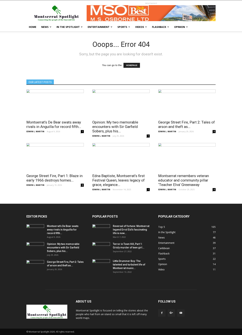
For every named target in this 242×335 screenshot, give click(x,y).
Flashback (159, 27)
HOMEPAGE (131, 65)
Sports (122, 27)
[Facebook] (161, 313)
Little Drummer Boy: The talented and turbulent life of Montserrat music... (129, 265)
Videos (139, 27)
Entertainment (98, 27)
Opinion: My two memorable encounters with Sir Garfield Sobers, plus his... (115, 126)
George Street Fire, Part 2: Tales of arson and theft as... (186, 124)
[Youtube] (180, 313)
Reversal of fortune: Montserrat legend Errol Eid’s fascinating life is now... (131, 230)
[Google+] (171, 313)
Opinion (179, 27)
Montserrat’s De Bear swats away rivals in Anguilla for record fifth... (53, 124)
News (45, 27)
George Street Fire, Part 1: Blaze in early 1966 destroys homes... (54, 178)
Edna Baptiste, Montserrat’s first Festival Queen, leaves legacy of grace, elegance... (118, 180)
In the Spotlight (68, 27)
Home (32, 27)
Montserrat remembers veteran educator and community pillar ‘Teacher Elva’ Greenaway (183, 180)
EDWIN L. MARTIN (35, 131)
